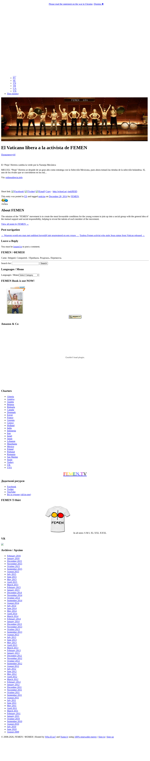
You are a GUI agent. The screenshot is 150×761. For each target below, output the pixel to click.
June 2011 (11, 703)
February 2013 (14, 650)
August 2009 (13, 732)
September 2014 (14, 600)
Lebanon (11, 441)
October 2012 (13, 661)
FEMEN (75, 196)
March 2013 (12, 648)
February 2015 (14, 587)
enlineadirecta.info (14, 177)
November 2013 (14, 627)
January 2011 (13, 716)
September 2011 (14, 695)
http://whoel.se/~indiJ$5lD (65, 191)
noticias (41, 196)
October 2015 (13, 566)
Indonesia (11, 430)
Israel (9, 436)
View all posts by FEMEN (15, 224)
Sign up (110, 737)
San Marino (12, 457)
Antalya (10, 399)
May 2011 (11, 705)
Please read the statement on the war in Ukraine (71, 4)
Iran (9, 433)
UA (14, 88)
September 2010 (14, 721)
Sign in (101, 737)
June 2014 (12, 608)
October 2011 (13, 692)
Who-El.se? (50, 737)
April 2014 (12, 613)
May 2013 (12, 642)
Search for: (6, 263)
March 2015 (12, 584)
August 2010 (13, 724)
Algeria (10, 396)
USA (9, 467)
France (10, 417)
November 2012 (14, 658)
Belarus (10, 404)
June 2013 (12, 640)
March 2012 (12, 679)
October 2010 (13, 718)
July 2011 (11, 700)
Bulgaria (11, 407)
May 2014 (12, 611)
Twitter (10, 489)
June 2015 (12, 577)
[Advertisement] (75, 750)
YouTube (11, 492)
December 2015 (14, 561)
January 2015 (13, 590)
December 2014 (14, 592)
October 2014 (13, 598)
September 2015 (14, 569)
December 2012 (14, 655)
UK (9, 465)
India (9, 428)
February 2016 (14, 556)
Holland (11, 425)
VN (14, 91)
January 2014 (13, 621)
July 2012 (11, 669)
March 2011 (12, 711)
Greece (10, 423)
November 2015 (14, 563)
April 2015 (12, 582)
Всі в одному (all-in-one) (19, 494)
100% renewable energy (85, 737)
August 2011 (13, 697)
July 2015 (11, 574)
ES (25, 196)
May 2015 (12, 579)
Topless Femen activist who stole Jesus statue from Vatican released (112, 235)
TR (14, 86)
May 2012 (12, 674)
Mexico (10, 446)
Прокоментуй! (8, 154)
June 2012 (12, 671)
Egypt (10, 415)
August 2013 (13, 634)
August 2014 (13, 603)
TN (14, 83)
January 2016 (13, 558)
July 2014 (11, 606)
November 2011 (14, 690)
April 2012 (12, 676)
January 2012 (13, 684)
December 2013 (14, 624)
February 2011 (14, 713)
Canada (10, 409)
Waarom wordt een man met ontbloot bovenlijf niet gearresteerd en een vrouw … (40, 235)
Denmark (11, 412)
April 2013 (12, 645)
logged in (17, 246)
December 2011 (14, 687)
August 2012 (13, 666)
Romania (11, 454)
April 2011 (12, 708)
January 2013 (13, 653)
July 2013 (11, 637)
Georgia (11, 420)
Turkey (10, 462)
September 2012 (14, 663)
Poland (10, 449)
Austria (10, 402)
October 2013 (13, 629)
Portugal (11, 451)
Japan (9, 438)
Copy (48, 191)
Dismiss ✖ (99, 4)
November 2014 (14, 595)
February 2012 (14, 682)
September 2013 (14, 632)
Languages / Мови (10, 275)
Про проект (13, 93)
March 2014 (12, 616)
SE (14, 80)
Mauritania (12, 444)
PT (14, 78)
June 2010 (12, 729)
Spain (9, 459)
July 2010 (11, 726)
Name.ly (64, 737)
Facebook (11, 486)
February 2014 (14, 619)
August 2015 (13, 571)
